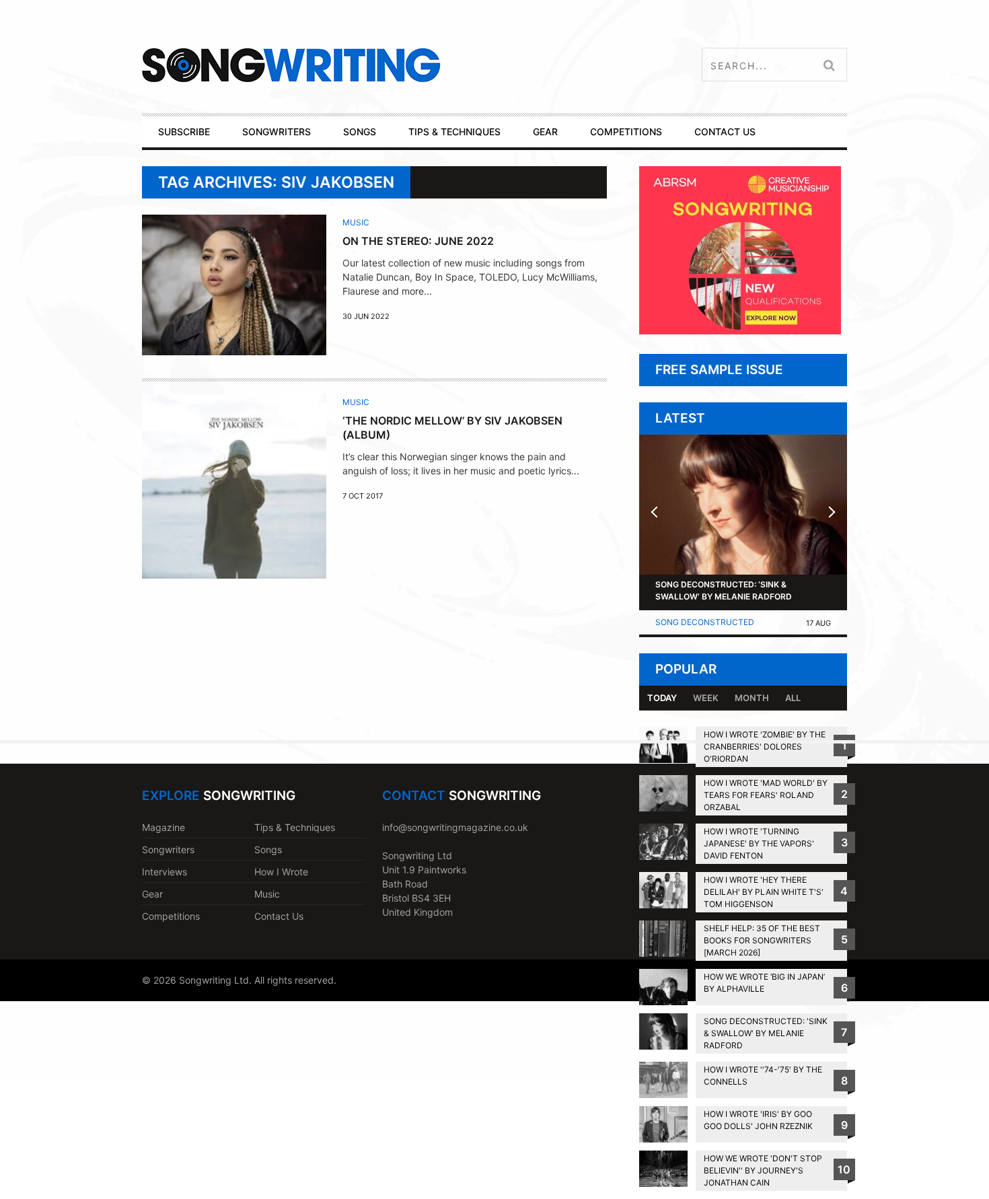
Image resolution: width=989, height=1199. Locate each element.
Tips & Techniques (294, 827)
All (793, 697)
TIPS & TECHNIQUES (454, 131)
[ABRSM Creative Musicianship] (740, 330)
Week (706, 697)
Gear (152, 894)
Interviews (164, 871)
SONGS (359, 131)
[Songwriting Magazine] (371, 65)
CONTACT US (725, 131)
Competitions (171, 916)
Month (752, 697)
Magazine (163, 827)
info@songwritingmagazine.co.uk (455, 827)
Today (662, 697)
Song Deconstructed (704, 622)
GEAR (545, 131)
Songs (268, 849)
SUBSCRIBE (184, 131)
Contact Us (278, 916)
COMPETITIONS (626, 131)
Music (355, 222)
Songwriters (168, 849)
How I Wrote (281, 871)
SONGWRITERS (276, 131)
